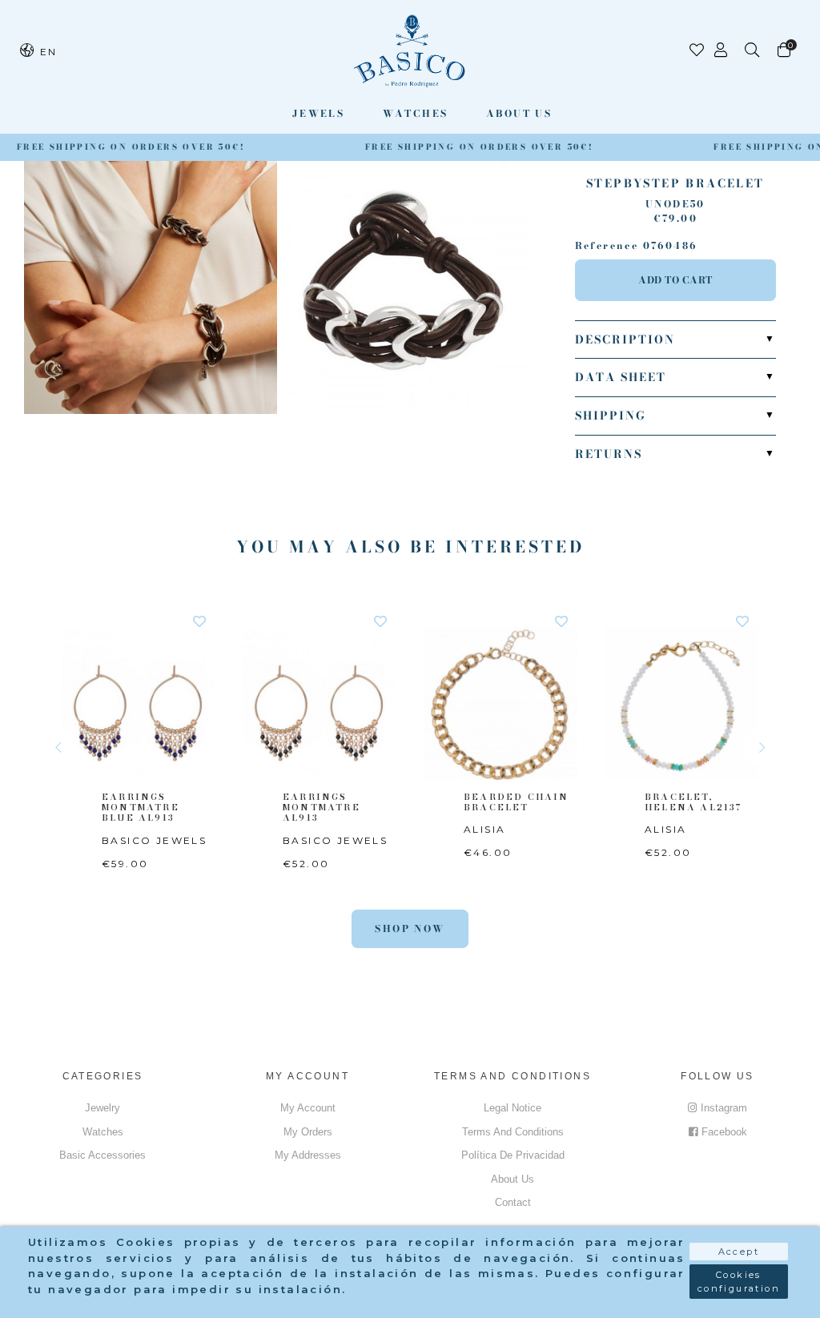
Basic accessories (102, 1155)
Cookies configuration (738, 1281)
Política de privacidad (513, 1155)
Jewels (318, 113)
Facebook (724, 1132)
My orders (307, 1132)
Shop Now (409, 928)
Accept (738, 1251)
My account (308, 1108)
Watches (415, 113)
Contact (513, 1202)
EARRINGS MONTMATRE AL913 (321, 807)
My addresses (308, 1155)
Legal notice (512, 1108)
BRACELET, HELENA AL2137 (693, 802)
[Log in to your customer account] (721, 50)
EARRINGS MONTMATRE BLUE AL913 (140, 807)
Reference (607, 246)
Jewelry (102, 1108)
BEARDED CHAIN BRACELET (516, 802)
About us (519, 113)
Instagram (724, 1108)
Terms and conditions (513, 1132)
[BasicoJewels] (410, 51)
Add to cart (675, 279)
